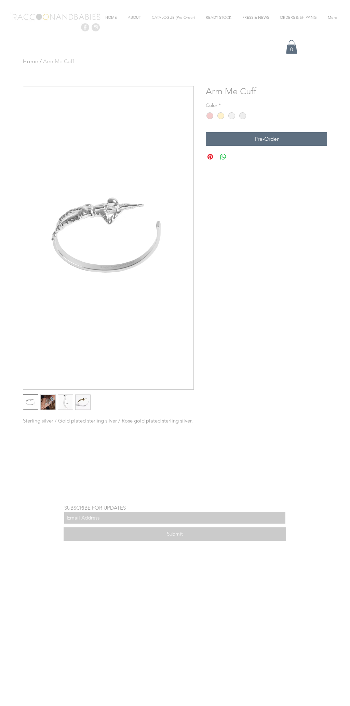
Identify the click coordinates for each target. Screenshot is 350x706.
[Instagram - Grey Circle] (96, 27)
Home (30, 61)
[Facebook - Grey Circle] (85, 27)
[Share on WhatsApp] (223, 157)
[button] (291, 47)
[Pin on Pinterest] (210, 157)
